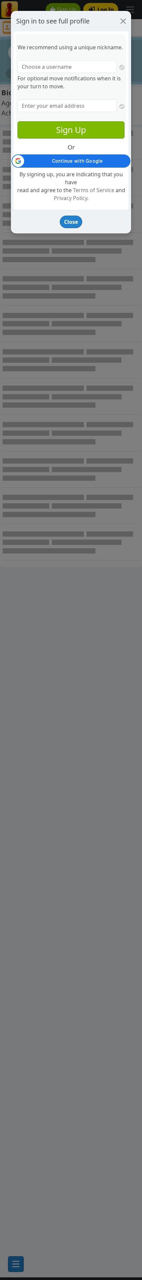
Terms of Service (93, 190)
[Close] (123, 21)
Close (71, 222)
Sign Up (71, 129)
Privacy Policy (70, 198)
